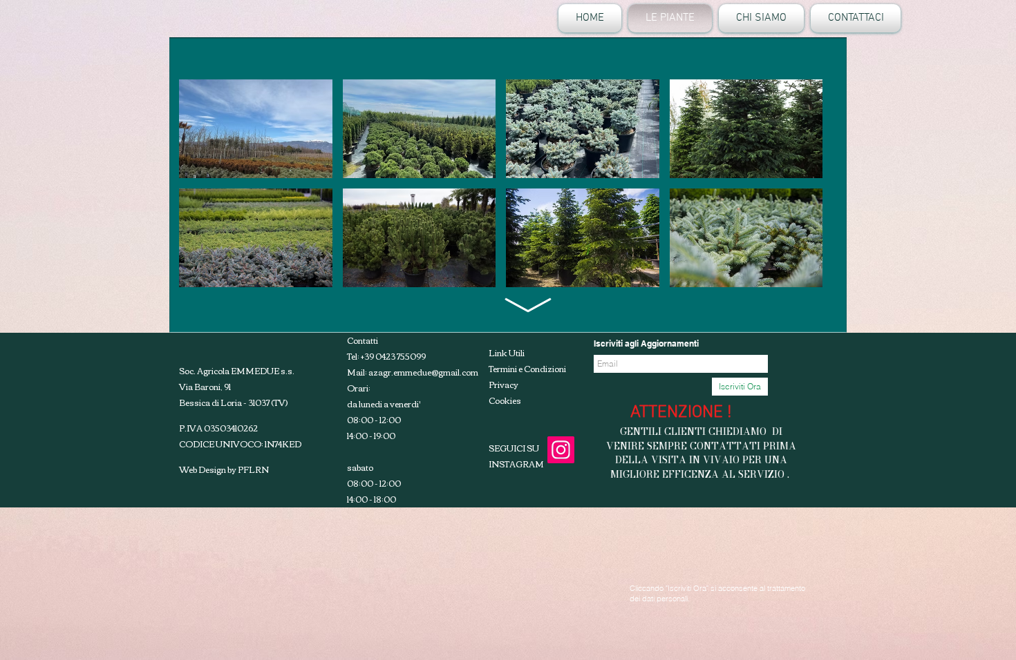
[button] (255, 128)
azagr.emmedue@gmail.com (423, 372)
